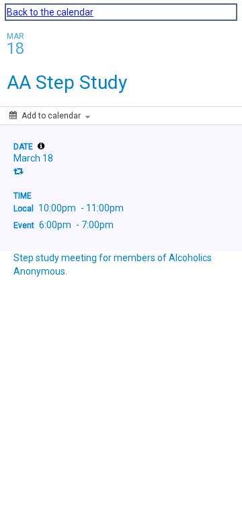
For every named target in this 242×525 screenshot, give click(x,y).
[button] (41, 146)
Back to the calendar (50, 12)
